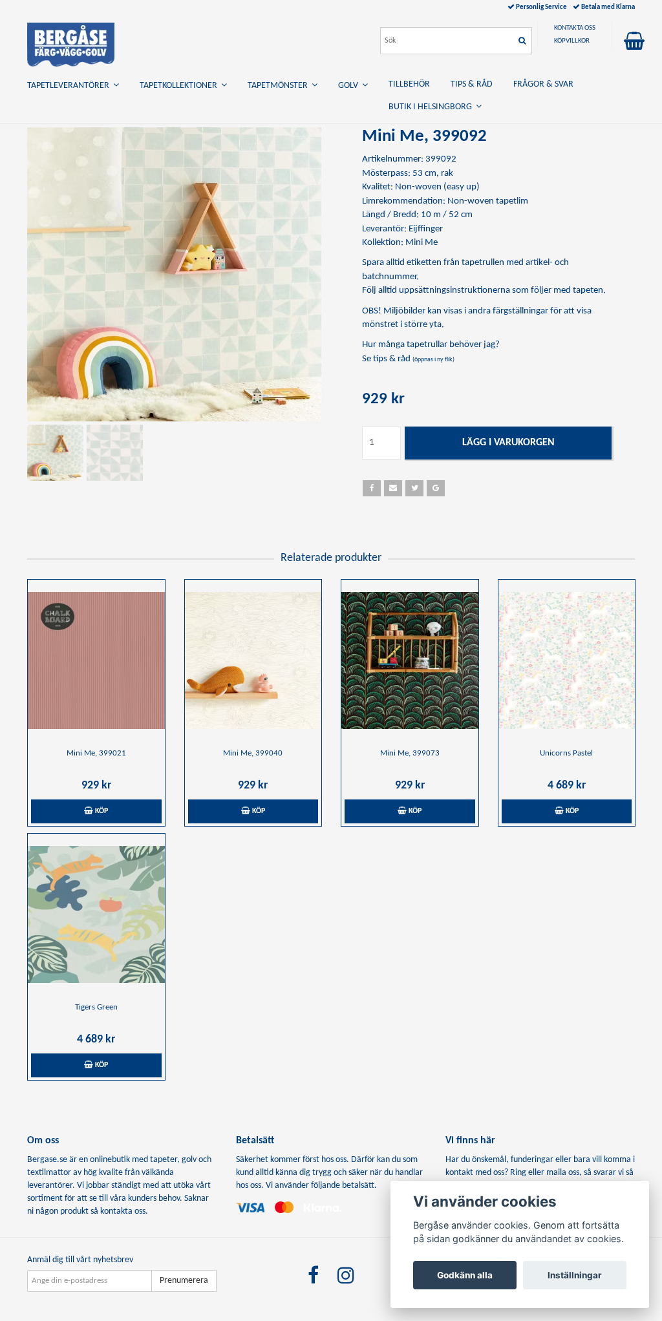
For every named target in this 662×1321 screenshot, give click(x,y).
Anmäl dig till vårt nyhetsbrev (80, 1260)
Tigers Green (96, 1007)
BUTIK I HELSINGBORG (432, 107)
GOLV (350, 85)
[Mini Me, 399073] (409, 660)
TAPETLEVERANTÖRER (70, 85)
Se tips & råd (408, 359)
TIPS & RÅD (472, 84)
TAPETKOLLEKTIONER (180, 85)
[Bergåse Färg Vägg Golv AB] (70, 42)
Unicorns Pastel (566, 753)
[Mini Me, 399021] (96, 660)
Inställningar (575, 1275)
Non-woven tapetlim (487, 201)
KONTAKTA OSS (574, 28)
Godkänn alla (465, 1275)
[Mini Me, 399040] (253, 660)
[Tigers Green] (96, 914)
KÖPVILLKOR (572, 41)
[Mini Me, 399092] (174, 274)
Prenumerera (184, 1280)
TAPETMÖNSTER (280, 85)
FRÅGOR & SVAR (543, 84)
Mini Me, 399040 (253, 753)
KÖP (100, 811)
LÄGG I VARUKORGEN (508, 443)
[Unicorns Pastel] (566, 660)
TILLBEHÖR (409, 84)
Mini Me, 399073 (410, 753)
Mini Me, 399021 (96, 753)
